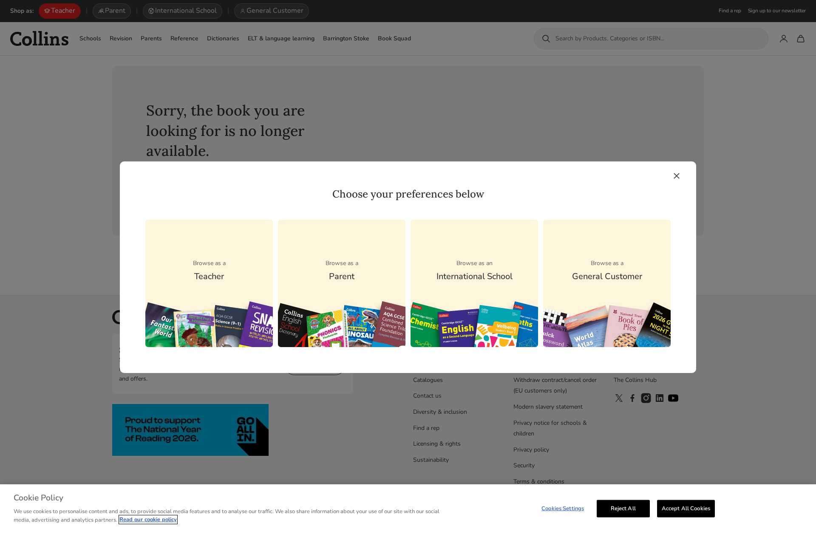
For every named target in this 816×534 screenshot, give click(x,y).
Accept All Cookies (686, 508)
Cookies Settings (562, 508)
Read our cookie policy (148, 519)
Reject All (623, 508)
